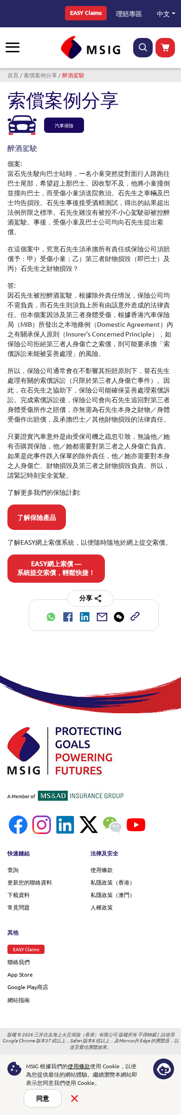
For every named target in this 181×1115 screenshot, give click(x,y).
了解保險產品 (36, 517)
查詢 (13, 869)
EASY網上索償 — (56, 568)
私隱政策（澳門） (112, 894)
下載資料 (18, 894)
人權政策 (101, 907)
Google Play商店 (27, 986)
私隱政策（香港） (112, 882)
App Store (20, 974)
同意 (42, 1098)
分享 (85, 598)
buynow (165, 47)
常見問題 (18, 907)
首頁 (13, 75)
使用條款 (101, 869)
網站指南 (18, 999)
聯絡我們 (18, 962)
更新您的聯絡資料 (29, 882)
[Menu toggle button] (12, 47)
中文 (163, 13)
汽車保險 (64, 125)
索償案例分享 (40, 75)
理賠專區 (129, 13)
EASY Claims (86, 13)
